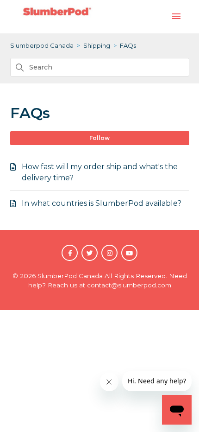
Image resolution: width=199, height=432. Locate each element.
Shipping (96, 45)
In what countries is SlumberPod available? (101, 203)
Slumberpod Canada (42, 45)
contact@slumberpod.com (129, 285)
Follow (99, 137)
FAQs (128, 45)
